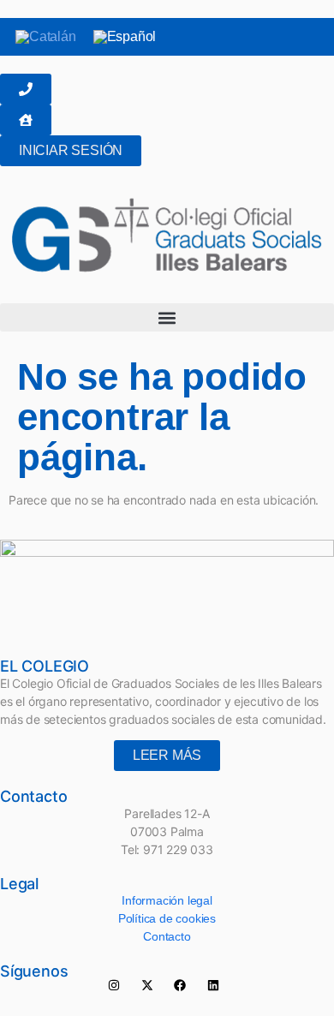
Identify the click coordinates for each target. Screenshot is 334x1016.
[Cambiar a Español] (125, 37)
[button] (167, 317)
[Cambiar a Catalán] (46, 37)
